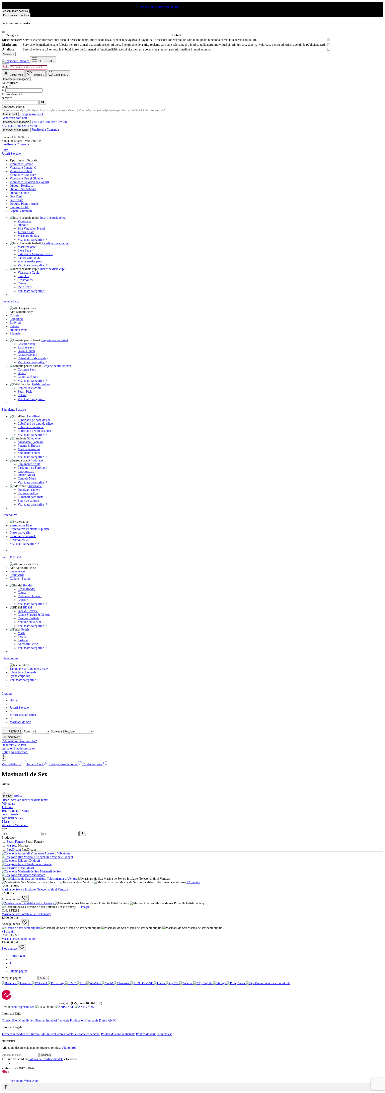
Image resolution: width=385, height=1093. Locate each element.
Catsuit (22, 395)
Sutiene (14, 326)
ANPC (112, 1020)
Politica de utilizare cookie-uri (160, 7)
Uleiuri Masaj (26, 474)
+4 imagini (8, 931)
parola (7, 98)
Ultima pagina (18, 971)
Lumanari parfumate (30, 497)
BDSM (27, 607)
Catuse (22, 283)
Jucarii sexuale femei (53, 217)
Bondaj (27, 585)
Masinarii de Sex (28, 235)
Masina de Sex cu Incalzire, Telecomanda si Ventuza (35, 889)
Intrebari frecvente (57, 1020)
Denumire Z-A (11, 744)
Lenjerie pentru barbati (56, 366)
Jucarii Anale (26, 232)
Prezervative (25, 279)
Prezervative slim (20, 532)
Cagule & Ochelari (30, 596)
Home (13, 700)
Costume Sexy (27, 369)
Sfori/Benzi (17, 575)
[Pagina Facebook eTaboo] (4, 1064)
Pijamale (15, 333)
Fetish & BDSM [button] (12, 557)
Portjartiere (16, 319)
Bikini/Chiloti (26, 351)
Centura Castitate (28, 618)
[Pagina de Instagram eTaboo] (10, 1064)
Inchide (7, 795)
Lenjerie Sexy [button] (10, 301)
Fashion (23, 640)
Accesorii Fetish (28, 644)
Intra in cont (10, 114)
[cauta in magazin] (5, 66)
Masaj (6, 821)
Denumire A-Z (27, 741)
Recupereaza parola (31, 114)
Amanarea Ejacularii (31, 442)
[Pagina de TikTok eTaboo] (20, 1064)
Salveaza (8, 54)
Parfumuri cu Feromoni (32, 467)
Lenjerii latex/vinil (29, 388)
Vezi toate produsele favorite (49, 121)
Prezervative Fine (21, 525)
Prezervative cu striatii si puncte (30, 529)
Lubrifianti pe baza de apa (34, 420)
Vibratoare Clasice (21, 164)
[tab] (13, 73)
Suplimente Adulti (29, 464)
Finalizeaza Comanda (45, 129)
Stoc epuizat (9, 948)
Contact (6, 1020)
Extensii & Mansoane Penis (35, 254)
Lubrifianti (34, 416)
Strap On (23, 276)
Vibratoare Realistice (23, 174)
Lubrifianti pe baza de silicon (36, 423)
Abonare (46, 1054)
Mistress (12, 845)
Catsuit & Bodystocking (33, 358)
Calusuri (23, 599)
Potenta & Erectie (29, 445)
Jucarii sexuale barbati (55, 243)
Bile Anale (16, 200)
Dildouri (23, 225)
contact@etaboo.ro (22, 1006)
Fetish (25, 629)
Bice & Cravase (28, 611)
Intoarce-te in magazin (16, 79)
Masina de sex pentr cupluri (19, 938)
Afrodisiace (35, 460)
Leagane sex (17, 571)
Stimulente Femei (29, 452)
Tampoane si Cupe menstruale (29, 668)
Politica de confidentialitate (118, 1034)
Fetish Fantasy (16, 841)
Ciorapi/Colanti (27, 354)
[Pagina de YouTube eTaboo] (15, 1064)
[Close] (3, 32)
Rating (6, 752)
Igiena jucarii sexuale (23, 672)
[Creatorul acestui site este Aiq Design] (9, 1072)
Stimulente (34, 438)
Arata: (27, 731)
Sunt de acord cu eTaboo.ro (41, 1059)
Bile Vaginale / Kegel (31, 228)
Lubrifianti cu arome (31, 427)
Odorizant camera (29, 489)
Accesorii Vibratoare (15, 825)
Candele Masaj (27, 478)
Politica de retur (146, 1034)
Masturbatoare (27, 247)
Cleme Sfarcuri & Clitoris (34, 614)
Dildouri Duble (19, 192)
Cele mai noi (10, 741)
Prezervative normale (23, 536)
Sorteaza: (57, 731)
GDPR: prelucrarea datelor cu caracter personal (70, 1034)
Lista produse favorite (63, 764)
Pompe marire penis (30, 261)
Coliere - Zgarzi (20, 578)
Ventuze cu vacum (29, 622)
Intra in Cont (35, 764)
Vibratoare (24, 221)
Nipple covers (18, 329)
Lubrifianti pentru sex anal (34, 430)
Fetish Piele (25, 391)
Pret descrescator (24, 748)
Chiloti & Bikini (28, 376)
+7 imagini (83, 907)
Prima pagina (18, 955)
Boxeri (22, 373)
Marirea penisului (29, 449)
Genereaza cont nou (14, 118)
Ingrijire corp (26, 471)
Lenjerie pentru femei (54, 340)
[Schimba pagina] (11, 959)
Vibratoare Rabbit (21, 171)
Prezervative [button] (9, 515)
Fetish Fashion (41, 384)
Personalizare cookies (16, 15)
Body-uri (15, 322)
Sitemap (40, 1020)
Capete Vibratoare (21, 211)
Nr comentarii (19, 752)
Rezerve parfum (28, 493)
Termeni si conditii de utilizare (21, 1034)
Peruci (22, 636)
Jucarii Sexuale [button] (11, 153)
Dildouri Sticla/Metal (23, 189)
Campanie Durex (96, 1020)
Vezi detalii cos (11, 764)
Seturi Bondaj (26, 589)
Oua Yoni (16, 196)
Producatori (77, 1020)
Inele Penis (24, 250)
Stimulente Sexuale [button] (14, 409)
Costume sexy (26, 344)
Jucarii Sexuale (11, 800)
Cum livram (26, 1020)
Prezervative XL (20, 539)
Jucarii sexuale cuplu (53, 269)
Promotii (7, 693)
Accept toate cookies (15, 10)
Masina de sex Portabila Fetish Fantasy (26, 914)
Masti (21, 633)
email (6, 86)
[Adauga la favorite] (25, 898)
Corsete (14, 315)
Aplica (18, 795)
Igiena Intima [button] (10, 658)
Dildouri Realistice (21, 185)
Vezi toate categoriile (31, 239)
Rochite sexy (26, 347)
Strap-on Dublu (19, 207)
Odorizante (35, 486)
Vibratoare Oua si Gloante (26, 178)
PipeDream (14, 849)
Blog (15, 1020)
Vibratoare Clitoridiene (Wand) (29, 182)
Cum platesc (164, 1034)
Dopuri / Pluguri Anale (24, 203)
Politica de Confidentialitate (45, 1059)
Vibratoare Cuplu (29, 272)
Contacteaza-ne (93, 764)
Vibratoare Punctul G (23, 167)
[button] (12, 736)
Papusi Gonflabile (29, 257)
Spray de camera (28, 500)
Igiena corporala (20, 676)
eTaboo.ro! (69, 1047)
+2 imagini (193, 882)
